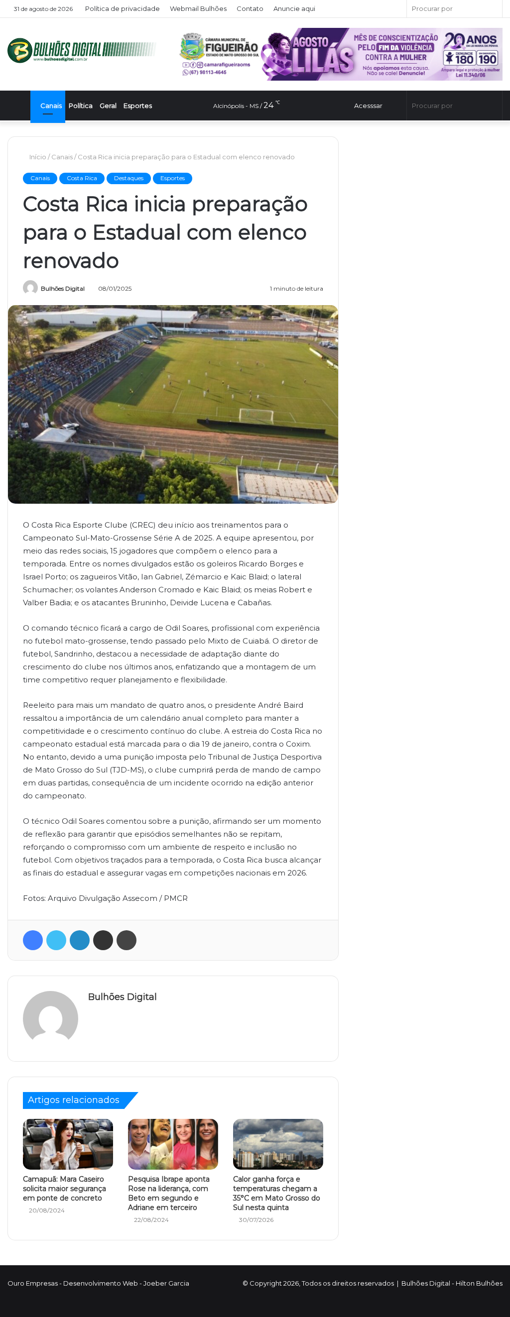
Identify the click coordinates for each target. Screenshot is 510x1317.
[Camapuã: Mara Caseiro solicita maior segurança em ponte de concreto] (68, 1144)
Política (81, 106)
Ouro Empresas (32, 1283)
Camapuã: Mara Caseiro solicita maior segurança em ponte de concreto (64, 1189)
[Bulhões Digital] (84, 50)
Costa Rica (82, 178)
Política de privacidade (123, 8)
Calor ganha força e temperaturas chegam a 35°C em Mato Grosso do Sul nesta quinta (276, 1193)
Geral (108, 106)
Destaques (128, 178)
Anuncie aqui (295, 8)
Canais (50, 106)
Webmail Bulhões (198, 8)
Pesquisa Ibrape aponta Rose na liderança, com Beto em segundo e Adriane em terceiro (169, 1193)
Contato (250, 8)
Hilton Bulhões (479, 1283)
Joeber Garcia (166, 1283)
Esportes (138, 106)
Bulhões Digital (63, 288)
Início (38, 157)
